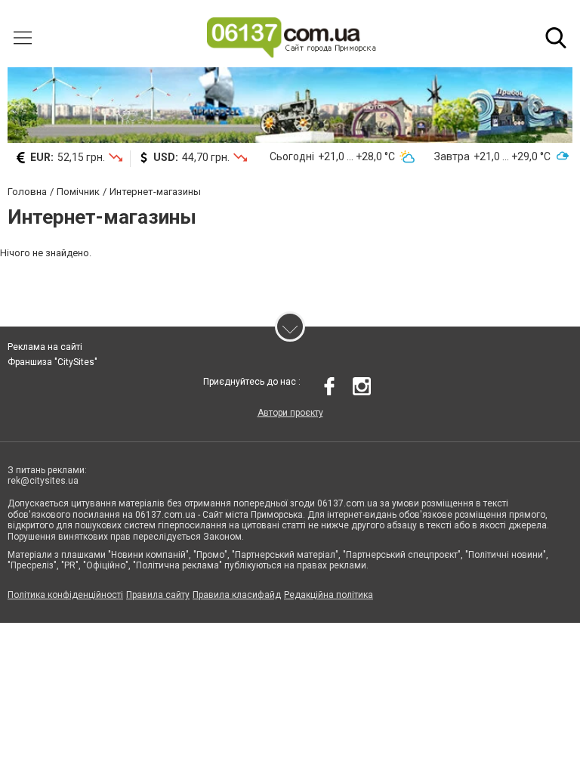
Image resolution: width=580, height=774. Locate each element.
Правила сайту (158, 595)
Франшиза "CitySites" (52, 362)
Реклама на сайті (45, 347)
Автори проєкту (290, 412)
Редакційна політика (328, 595)
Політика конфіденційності (65, 595)
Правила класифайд (237, 595)
